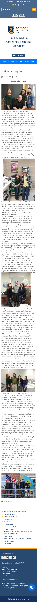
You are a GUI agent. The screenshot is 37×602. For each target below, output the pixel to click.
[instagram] (20, 15)
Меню (20, 55)
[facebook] (13, 15)
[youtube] (16, 15)
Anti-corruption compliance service (15, 512)
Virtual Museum (9, 524)
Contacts (4, 567)
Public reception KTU (10, 517)
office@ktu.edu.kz (20, 5)
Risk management (9, 519)
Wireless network (9, 529)
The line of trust (9, 543)
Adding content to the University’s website (17, 538)
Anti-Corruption (9, 541)
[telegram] (23, 15)
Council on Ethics (9, 514)
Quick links (6, 9)
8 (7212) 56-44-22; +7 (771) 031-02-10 (19, 2)
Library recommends (10, 526)
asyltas (16, 77)
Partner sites (8, 536)
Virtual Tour (7, 521)
